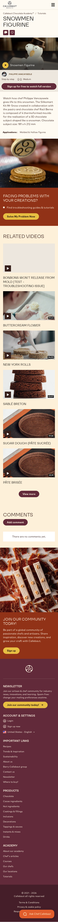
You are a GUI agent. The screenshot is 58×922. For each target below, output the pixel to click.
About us (7, 761)
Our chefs (8, 866)
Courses (7, 861)
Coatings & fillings (13, 811)
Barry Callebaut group (15, 766)
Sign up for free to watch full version (29, 86)
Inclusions (8, 816)
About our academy (13, 851)
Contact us (9, 771)
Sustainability (10, 756)
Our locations (10, 871)
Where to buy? (10, 782)
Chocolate (8, 796)
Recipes (7, 746)
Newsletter (9, 776)
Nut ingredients (11, 806)
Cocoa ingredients (12, 801)
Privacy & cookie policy (29, 907)
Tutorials (42, 13)
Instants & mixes (11, 831)
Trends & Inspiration (13, 751)
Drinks (6, 836)
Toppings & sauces (12, 826)
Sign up (11, 650)
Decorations (9, 821)
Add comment (15, 522)
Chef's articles (11, 856)
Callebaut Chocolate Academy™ (18, 13)
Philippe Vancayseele (20, 74)
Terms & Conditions (29, 902)
